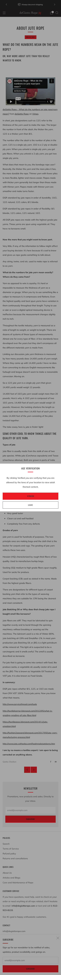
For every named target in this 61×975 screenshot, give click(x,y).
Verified (30, 496)
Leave (30, 505)
